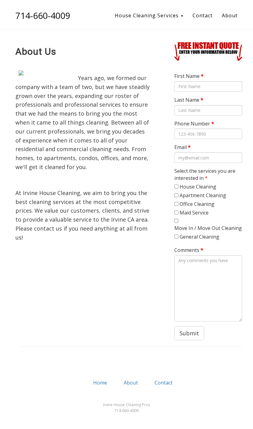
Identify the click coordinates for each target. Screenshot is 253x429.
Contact (203, 15)
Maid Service (194, 212)
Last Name (188, 99)
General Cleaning (199, 236)
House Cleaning (198, 186)
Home (100, 382)
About (230, 15)
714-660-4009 (42, 15)
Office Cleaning (197, 204)
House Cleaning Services (147, 15)
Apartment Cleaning (203, 195)
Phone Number (194, 123)
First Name (189, 76)
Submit (189, 333)
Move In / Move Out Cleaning (208, 228)
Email (182, 147)
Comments (188, 250)
